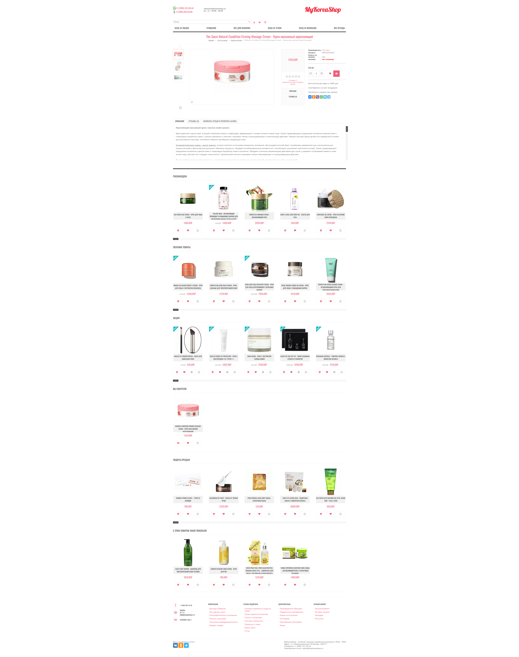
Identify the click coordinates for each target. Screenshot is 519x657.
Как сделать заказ (217, 612)
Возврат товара (216, 625)
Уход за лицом (182, 28)
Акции (282, 625)
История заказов (322, 612)
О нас (247, 631)
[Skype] (325, 97)
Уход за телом (275, 28)
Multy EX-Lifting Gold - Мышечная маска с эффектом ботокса (295, 499)
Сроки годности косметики (256, 614)
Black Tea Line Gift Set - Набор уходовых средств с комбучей (295, 357)
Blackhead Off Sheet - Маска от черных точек (223, 499)
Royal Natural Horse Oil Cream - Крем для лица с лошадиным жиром (295, 286)
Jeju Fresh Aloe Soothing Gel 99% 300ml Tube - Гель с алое (330, 499)
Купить (178, 230)
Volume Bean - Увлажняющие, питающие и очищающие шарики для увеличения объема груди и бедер (224, 216)
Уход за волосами (307, 28)
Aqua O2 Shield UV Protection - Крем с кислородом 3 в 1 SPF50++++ (223, 357)
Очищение (211, 28)
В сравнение (191, 372)
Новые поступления (288, 615)
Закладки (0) (259, 22)
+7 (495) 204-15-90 (184, 12)
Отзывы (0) (194, 121)
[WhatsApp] (321, 97)
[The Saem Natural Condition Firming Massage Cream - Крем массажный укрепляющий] (178, 54)
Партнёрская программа (291, 622)
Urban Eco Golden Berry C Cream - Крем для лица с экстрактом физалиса (188, 286)
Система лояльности (254, 621)
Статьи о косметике (253, 617)
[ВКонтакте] (310, 97)
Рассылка (319, 619)
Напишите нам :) (185, 620)
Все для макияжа (242, 28)
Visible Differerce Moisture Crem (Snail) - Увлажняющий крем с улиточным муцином (295, 571)
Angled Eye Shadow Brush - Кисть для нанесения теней (188, 357)
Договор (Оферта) (217, 609)
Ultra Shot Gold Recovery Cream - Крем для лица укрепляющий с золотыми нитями (259, 287)
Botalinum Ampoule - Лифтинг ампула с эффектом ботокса (330, 357)
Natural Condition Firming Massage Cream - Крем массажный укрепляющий (188, 429)
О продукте (198, 230)
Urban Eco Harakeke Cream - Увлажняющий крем (259, 216)
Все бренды (339, 28)
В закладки (330, 73)
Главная (211, 40)
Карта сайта (250, 628)
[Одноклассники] (313, 97)
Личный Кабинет (322, 609)
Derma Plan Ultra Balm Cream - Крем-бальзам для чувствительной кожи (223, 286)
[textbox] (212, 22)
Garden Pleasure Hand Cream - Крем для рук (224, 570)
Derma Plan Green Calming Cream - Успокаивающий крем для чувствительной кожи (330, 287)
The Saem (326, 50)
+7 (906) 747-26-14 (185, 8)
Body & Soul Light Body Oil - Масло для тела (295, 216)
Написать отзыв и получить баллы (220, 121)
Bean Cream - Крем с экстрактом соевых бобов (259, 357)
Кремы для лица (236, 40)
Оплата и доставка (217, 619)
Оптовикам (285, 619)
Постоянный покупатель (254, 22)
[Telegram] (328, 97)
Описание (179, 121)
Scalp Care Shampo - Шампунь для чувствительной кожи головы (188, 570)
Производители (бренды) (291, 609)
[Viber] (317, 97)
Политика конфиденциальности (223, 622)
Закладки (319, 615)
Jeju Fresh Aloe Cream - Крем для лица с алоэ (188, 216)
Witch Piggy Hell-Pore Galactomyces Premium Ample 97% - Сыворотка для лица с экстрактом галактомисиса (259, 571)
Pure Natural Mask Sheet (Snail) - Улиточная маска (259, 499)
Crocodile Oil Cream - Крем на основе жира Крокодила (331, 216)
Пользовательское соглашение (223, 615)
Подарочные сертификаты (291, 612)
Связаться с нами (252, 624)
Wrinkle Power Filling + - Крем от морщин (188, 499)
